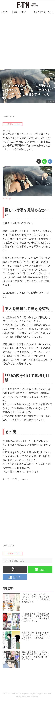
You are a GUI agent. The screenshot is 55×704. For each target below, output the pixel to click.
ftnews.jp (50, 102)
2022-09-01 (9, 116)
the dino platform (30, 697)
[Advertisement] (27, 41)
